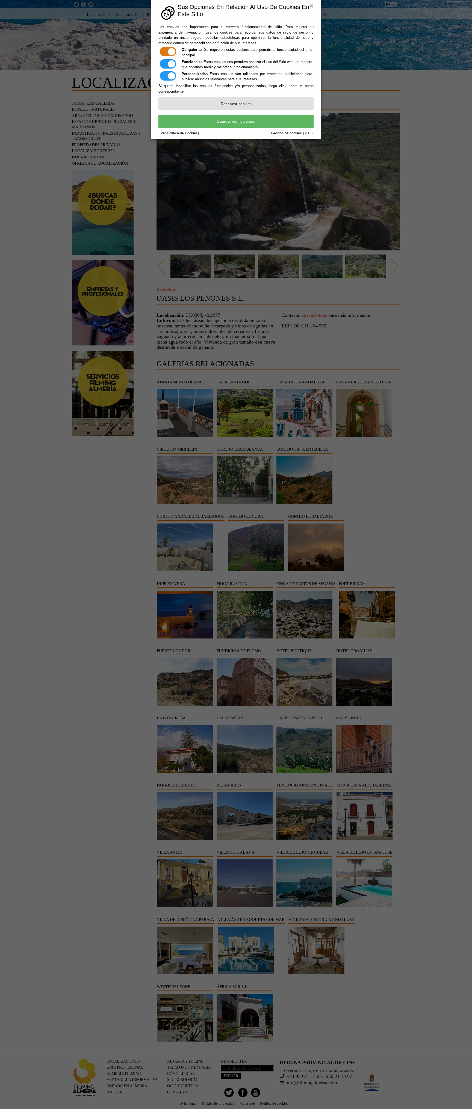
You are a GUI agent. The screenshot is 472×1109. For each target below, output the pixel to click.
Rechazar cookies (236, 104)
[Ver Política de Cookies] (179, 133)
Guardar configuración (236, 121)
